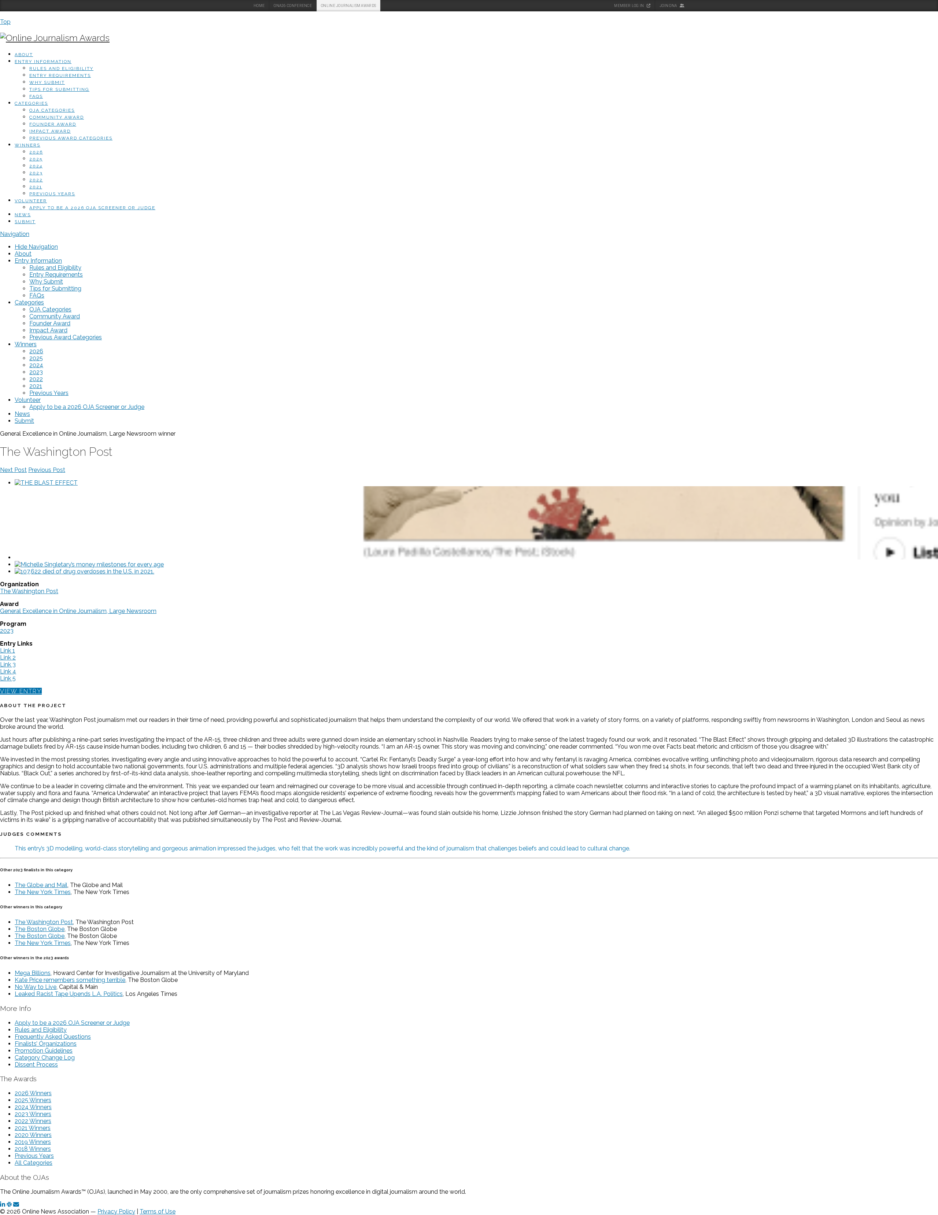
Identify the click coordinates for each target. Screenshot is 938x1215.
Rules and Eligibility (61, 68)
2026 (36, 152)
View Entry (21, 691)
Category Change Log (45, 1057)
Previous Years (52, 193)
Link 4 (8, 671)
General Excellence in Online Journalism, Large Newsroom (78, 611)
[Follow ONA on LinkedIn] (2, 1204)
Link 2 (8, 657)
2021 (35, 186)
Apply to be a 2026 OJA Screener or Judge (92, 207)
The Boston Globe (39, 929)
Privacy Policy (116, 1211)
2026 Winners (33, 1093)
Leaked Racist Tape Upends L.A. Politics (69, 993)
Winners (27, 145)
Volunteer (31, 200)
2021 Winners (33, 1127)
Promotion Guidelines (44, 1050)
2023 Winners (33, 1114)
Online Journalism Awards (348, 6)
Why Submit (47, 82)
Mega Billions (33, 973)
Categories (31, 103)
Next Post (13, 469)
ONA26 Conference (293, 6)
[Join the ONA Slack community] (9, 1204)
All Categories (33, 1162)
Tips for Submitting (59, 89)
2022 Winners (33, 1121)
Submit (25, 221)
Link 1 (7, 650)
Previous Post (46, 469)
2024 (36, 166)
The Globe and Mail (41, 885)
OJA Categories (52, 110)
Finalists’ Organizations (46, 1043)
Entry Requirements (60, 75)
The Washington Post (29, 591)
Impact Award (50, 131)
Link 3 (8, 664)
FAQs (36, 96)
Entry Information (43, 61)
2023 (36, 173)
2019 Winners (33, 1141)
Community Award (56, 117)
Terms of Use (158, 1211)
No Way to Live (35, 986)
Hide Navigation (36, 246)
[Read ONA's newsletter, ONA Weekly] (16, 1204)
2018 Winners (33, 1148)
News (23, 214)
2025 (36, 159)
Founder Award (52, 124)
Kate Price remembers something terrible (70, 979)
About (24, 54)
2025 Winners (33, 1100)
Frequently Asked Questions (53, 1036)
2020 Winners (33, 1134)
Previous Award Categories (70, 138)
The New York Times (43, 892)
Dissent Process (36, 1064)
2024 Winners (33, 1107)
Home (259, 6)
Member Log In (629, 6)
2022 (36, 179)
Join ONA (669, 6)
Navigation (14, 233)
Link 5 (8, 678)
